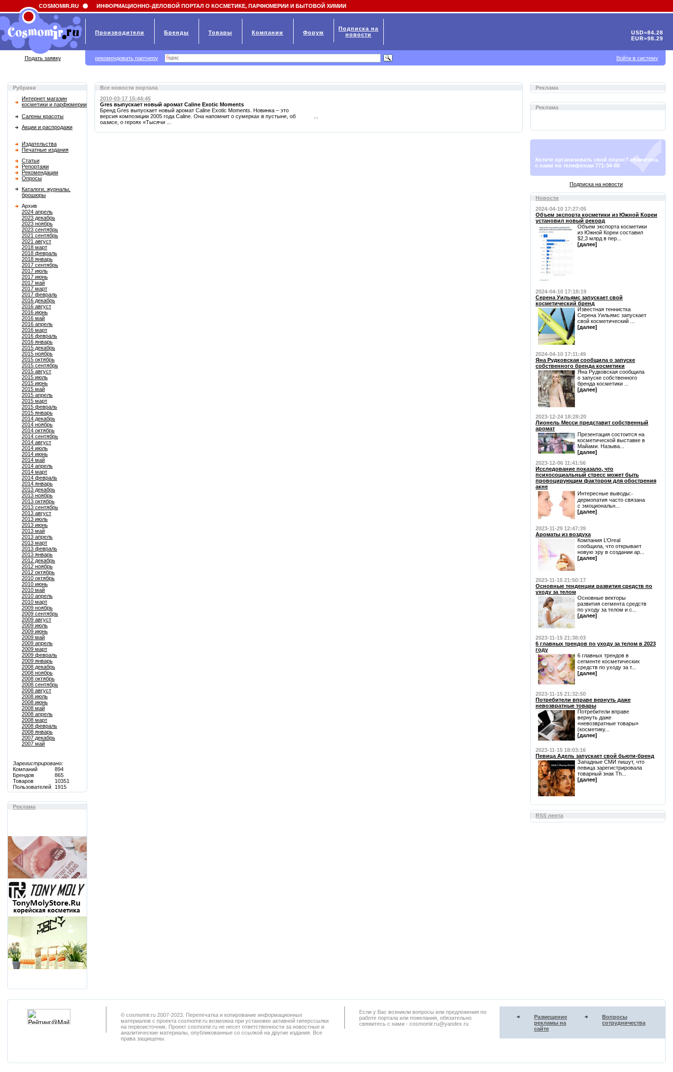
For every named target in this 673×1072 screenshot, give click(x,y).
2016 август (36, 306)
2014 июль (35, 448)
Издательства (39, 144)
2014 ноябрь (37, 424)
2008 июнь (35, 702)
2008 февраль (39, 726)
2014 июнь (35, 454)
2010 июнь (35, 584)
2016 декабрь (38, 300)
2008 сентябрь (40, 684)
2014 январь (37, 484)
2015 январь (37, 413)
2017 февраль (39, 294)
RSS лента (549, 815)
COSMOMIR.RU (59, 6)
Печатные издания (45, 150)
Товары (220, 32)
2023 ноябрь (37, 224)
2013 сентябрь (40, 507)
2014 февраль (39, 478)
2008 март (34, 720)
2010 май (33, 590)
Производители (119, 32)
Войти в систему (637, 58)
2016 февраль (39, 336)
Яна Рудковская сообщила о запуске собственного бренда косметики (585, 363)
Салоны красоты (43, 116)
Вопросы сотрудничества (623, 1020)
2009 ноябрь (37, 608)
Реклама (24, 807)
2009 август (36, 619)
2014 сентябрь (40, 436)
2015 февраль (39, 407)
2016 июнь (35, 312)
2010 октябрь (38, 578)
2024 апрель (37, 212)
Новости (547, 198)
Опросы (32, 178)
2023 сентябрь (40, 229)
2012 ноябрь (37, 566)
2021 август (36, 241)
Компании (267, 32)
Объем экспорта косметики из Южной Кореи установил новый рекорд (596, 218)
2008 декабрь (38, 667)
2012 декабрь (38, 560)
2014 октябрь (38, 430)
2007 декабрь (38, 738)
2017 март (34, 289)
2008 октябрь (38, 679)
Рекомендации (40, 172)
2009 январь (37, 661)
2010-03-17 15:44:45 (125, 98)
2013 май (33, 531)
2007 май (33, 744)
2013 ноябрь (37, 495)
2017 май (33, 283)
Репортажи (35, 166)
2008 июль (35, 696)
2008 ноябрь (37, 673)
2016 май (33, 318)
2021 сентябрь (40, 235)
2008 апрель (37, 714)
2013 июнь (35, 525)
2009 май (33, 637)
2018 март (34, 247)
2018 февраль (39, 253)
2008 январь (37, 732)
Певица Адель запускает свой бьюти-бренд (595, 756)
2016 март (34, 330)
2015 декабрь (38, 348)
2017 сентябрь (40, 265)
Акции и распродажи (47, 127)
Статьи (30, 160)
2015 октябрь (38, 359)
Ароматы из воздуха (563, 534)
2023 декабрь (38, 218)
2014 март (34, 472)
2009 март (34, 649)
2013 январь (37, 554)
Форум (313, 32)
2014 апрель (37, 466)
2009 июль (35, 625)
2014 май (33, 460)
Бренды (176, 32)
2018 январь (37, 259)
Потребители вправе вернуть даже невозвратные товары (583, 703)
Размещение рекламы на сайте (550, 1023)
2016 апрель (37, 324)
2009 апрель (37, 643)
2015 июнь (35, 383)
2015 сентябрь (40, 365)
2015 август (36, 371)
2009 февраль (39, 655)
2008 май (33, 708)
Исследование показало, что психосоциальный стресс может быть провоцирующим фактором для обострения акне (596, 477)
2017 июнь (35, 277)
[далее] (587, 244)
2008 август (36, 690)
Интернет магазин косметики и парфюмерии (54, 101)
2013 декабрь (38, 489)
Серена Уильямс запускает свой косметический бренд (579, 300)
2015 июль (35, 377)
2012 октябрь (38, 572)
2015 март (34, 401)
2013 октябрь (38, 501)
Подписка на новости (596, 184)
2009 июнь (35, 631)
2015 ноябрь (37, 354)
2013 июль (35, 519)
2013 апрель (37, 537)
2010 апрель (37, 596)
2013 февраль (39, 549)
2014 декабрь (38, 419)
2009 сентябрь (40, 614)
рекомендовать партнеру (126, 58)
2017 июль (35, 271)
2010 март (34, 602)
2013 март (34, 543)
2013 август (36, 513)
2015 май (33, 389)
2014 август (36, 442)
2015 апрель (37, 395)
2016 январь (37, 342)
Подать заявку (43, 58)
